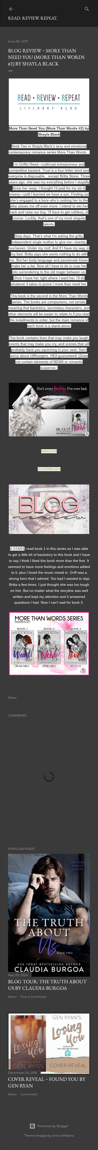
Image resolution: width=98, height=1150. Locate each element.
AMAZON (49, 451)
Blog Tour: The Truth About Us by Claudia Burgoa (47, 984)
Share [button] (12, 698)
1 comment (28, 1094)
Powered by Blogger (53, 1126)
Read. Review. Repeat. (33, 18)
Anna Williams (63, 1135)
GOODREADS (49, 469)
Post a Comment (33, 997)
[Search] (87, 8)
